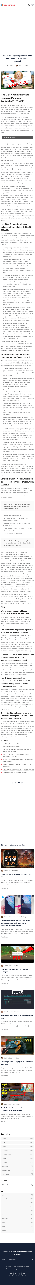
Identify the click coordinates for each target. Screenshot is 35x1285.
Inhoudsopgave (10, 137)
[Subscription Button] (32, 1260)
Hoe (19, 917)
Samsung (17, 1166)
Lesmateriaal (17, 1170)
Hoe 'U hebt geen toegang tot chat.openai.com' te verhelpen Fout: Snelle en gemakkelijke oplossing (17, 543)
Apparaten (17, 1104)
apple (17, 1226)
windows (17, 1203)
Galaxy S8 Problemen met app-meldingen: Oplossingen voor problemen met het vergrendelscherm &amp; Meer (15, 923)
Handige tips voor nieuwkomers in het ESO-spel (16, 875)
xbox (17, 1207)
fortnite (17, 1215)
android (17, 1199)
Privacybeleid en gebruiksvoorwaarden (17, 1269)
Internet (17, 1012)
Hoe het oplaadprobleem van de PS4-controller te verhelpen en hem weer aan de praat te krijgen (17, 506)
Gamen (11, 65)
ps (17, 1195)
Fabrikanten (17, 1174)
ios (17, 1211)
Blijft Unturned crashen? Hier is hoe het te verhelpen (15, 970)
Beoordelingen (17, 1154)
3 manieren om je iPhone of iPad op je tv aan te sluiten (18, 769)
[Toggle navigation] (32, 5)
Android (16, 1058)
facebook (17, 1218)
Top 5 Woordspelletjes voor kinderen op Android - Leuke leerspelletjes (15, 1109)
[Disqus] (17, 814)
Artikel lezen (4, 888)
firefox (17, 1230)
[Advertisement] (17, 28)
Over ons (8, 1266)
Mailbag (23, 917)
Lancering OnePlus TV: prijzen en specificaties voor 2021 (17, 1063)
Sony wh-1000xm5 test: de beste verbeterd (15, 772)
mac (17, 1222)
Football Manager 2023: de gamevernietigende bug (17, 1017)
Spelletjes (15, 870)
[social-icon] (11, 1274)
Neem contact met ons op (21, 1266)
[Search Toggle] (29, 5)
